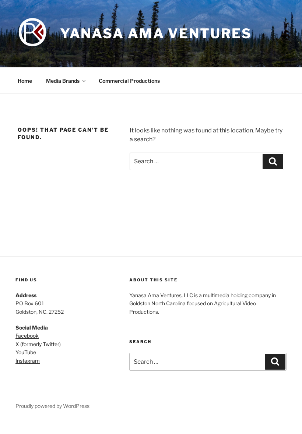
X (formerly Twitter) (38, 344)
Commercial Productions (129, 81)
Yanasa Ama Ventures (156, 33)
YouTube (25, 352)
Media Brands (63, 81)
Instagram (27, 360)
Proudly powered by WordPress (52, 406)
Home (25, 81)
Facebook (27, 335)
